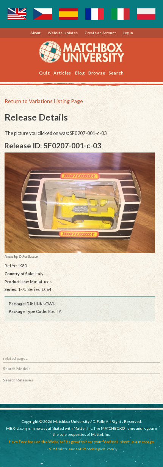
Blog (80, 72)
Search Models (16, 368)
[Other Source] (80, 202)
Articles (62, 72)
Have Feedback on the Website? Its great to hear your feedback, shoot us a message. (82, 441)
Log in (128, 32)
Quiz (44, 72)
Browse (96, 72)
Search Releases (18, 380)
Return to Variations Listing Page (44, 101)
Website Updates (63, 32)
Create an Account (100, 32)
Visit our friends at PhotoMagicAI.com (81, 448)
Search (116, 72)
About (35, 32)
